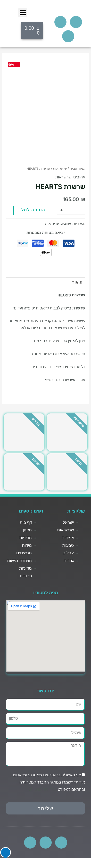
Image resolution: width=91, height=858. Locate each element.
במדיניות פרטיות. (43, 789)
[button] (22, 12)
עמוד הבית (77, 169)
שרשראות (60, 169)
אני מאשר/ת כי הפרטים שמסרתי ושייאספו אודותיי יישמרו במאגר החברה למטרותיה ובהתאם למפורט (49, 782)
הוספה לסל (33, 210)
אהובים (79, 177)
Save (11, 64)
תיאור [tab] (77, 282)
